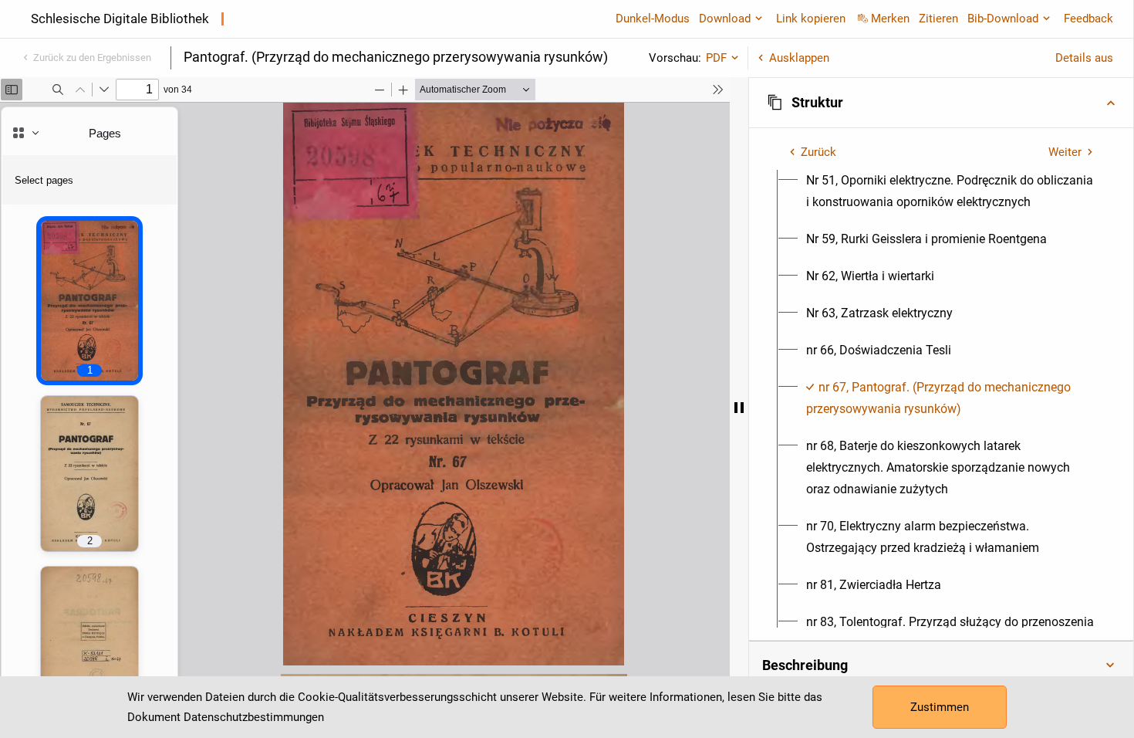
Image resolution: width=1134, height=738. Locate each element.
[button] (941, 102)
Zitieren (938, 18)
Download (725, 18)
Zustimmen (939, 707)
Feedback (1088, 18)
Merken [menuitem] (890, 18)
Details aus (1084, 58)
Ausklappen (799, 58)
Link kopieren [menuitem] (810, 18)
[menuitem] (950, 191)
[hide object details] (739, 407)
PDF (716, 58)
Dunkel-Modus (653, 18)
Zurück (818, 152)
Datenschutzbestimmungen (254, 717)
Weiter (1065, 152)
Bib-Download (1002, 18)
